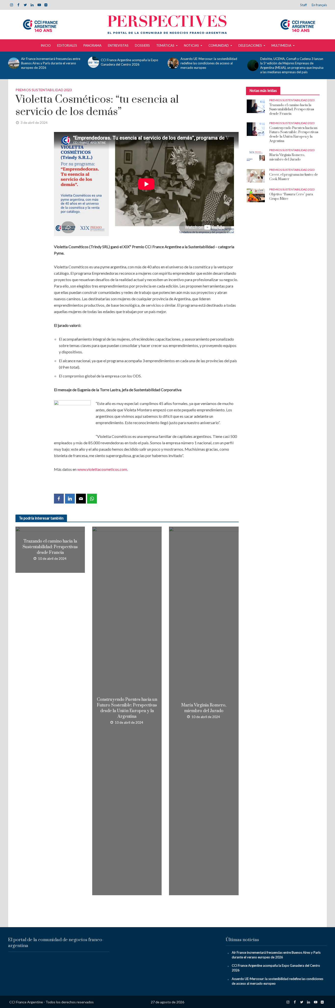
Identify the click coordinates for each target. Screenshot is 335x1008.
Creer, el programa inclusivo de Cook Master (293, 177)
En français (319, 5)
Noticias (191, 45)
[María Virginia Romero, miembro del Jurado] (256, 156)
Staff (303, 5)
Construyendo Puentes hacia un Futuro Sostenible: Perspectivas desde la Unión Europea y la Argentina (127, 708)
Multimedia (281, 45)
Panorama (92, 45)
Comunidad (218, 45)
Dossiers (142, 45)
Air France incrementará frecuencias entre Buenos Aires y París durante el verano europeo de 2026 (50, 63)
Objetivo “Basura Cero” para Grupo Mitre (291, 196)
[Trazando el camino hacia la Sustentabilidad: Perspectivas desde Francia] (256, 106)
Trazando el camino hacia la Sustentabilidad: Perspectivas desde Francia (50, 547)
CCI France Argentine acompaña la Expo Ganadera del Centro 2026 (129, 62)
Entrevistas (118, 45)
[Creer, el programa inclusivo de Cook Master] (256, 175)
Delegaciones (250, 45)
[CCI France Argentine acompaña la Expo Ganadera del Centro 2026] (93, 62)
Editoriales (67, 45)
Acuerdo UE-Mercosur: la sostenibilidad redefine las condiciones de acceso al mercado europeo (208, 63)
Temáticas (165, 45)
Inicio (46, 45)
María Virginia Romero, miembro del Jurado (203, 708)
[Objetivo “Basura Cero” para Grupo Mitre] (256, 195)
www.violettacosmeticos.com (102, 469)
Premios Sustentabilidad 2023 (43, 90)
